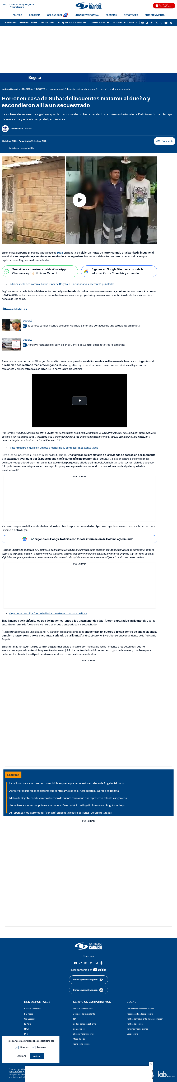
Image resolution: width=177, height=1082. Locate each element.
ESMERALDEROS (28, 22)
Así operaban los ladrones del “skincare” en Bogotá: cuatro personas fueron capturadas (60, 812)
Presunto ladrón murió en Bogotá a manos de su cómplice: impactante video (53, 447)
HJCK (26, 1028)
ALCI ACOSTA (47, 22)
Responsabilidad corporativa (140, 1013)
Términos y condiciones (137, 1028)
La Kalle (27, 1023)
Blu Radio (28, 1013)
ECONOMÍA (111, 15)
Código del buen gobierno (84, 1023)
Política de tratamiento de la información (145, 1018)
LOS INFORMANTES (99, 22)
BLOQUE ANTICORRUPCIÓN (72, 22)
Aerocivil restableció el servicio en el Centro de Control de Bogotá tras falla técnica (76, 344)
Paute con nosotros (81, 1044)
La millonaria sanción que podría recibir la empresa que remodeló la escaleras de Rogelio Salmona (66, 783)
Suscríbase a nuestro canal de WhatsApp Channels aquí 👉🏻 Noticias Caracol (39, 271)
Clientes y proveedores (83, 1033)
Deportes (41, 1047)
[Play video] (79, 200)
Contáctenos (79, 1028)
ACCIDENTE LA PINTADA (125, 22)
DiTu (26, 1033)
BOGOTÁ (40, 89)
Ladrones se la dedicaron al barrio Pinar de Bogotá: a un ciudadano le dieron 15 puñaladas (61, 283)
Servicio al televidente (82, 1008)
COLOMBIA (34, 15)
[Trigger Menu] (5, 5)
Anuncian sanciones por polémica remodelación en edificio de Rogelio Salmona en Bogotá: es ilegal (67, 805)
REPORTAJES (131, 15)
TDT (75, 1018)
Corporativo (132, 1033)
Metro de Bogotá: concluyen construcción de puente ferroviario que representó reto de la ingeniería (68, 797)
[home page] (88, 5)
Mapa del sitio (79, 1039)
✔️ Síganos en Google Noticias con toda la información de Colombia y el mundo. (82, 539)
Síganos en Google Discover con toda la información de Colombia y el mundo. (117, 271)
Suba (60, 252)
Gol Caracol (29, 1018)
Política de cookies (135, 1023)
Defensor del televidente (84, 1013)
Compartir (164, 141)
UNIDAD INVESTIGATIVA (87, 15)
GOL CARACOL (54, 15)
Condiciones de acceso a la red (140, 1008)
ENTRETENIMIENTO (155, 15)
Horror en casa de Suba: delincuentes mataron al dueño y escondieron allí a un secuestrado (89, 89)
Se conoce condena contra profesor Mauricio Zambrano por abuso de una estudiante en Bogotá (83, 325)
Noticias (24, 1047)
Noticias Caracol (10, 89)
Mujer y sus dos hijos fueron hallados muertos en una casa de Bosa (48, 613)
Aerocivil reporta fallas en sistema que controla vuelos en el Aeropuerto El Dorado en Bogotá (64, 790)
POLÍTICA (17, 15)
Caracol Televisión (32, 1008)
